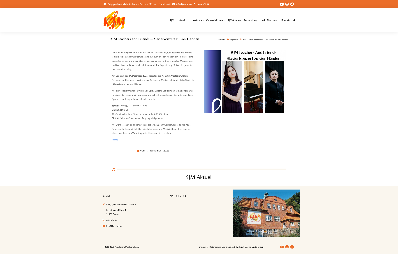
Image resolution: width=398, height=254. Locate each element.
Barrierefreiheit (228, 246)
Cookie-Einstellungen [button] (254, 246)
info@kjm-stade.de (184, 4)
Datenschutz (215, 246)
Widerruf (240, 246)
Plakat (115, 139)
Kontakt (107, 196)
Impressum (203, 246)
